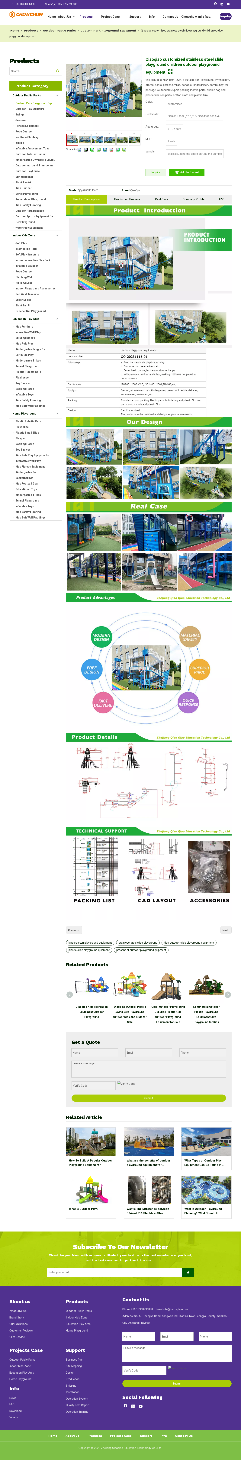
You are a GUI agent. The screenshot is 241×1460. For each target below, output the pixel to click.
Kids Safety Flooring (28, 205)
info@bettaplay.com (175, 1309)
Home (52, 1436)
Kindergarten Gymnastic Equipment (37, 159)
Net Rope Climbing (27, 137)
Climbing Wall (24, 277)
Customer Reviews (21, 1330)
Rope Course (23, 131)
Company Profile (193, 199)
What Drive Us (18, 1311)
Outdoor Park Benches (29, 210)
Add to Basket (189, 172)
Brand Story (16, 1317)
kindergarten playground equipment (90, 942)
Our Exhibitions (18, 1324)
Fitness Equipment (27, 125)
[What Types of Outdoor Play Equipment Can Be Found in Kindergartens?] (206, 1142)
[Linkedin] (222, 4)
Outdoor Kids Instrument (31, 154)
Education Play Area (25, 319)
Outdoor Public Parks (26, 95)
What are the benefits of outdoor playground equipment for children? (148, 1163)
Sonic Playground (26, 193)
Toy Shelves (23, 383)
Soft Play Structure (27, 254)
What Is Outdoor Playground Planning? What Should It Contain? (203, 1211)
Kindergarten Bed (26, 472)
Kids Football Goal (26, 483)
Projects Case (121, 1436)
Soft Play (21, 243)
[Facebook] (215, 4)
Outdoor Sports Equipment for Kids (37, 216)
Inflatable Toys (24, 394)
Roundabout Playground (30, 199)
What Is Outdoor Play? (83, 1209)
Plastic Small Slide (27, 432)
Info (164, 1436)
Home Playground (24, 413)
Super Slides (23, 299)
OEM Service (17, 1337)
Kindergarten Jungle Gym (31, 349)
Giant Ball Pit (23, 305)
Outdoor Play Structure (29, 108)
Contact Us (184, 1436)
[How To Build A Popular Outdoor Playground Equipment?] (91, 1142)
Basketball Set (24, 477)
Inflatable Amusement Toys (32, 148)
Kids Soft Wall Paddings (30, 405)
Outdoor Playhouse (27, 171)
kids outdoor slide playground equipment (189, 942)
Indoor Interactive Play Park (32, 260)
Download (15, 1411)
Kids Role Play (24, 343)
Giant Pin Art (23, 182)
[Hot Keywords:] (58, 71)
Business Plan (74, 1359)
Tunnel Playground (27, 366)
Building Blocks (25, 337)
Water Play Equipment (29, 227)
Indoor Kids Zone (23, 235)
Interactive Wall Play (28, 332)
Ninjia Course (23, 282)
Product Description (86, 199)
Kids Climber (23, 188)
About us (72, 1436)
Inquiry (225, 16)
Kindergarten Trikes (28, 360)
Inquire (155, 172)
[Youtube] (228, 4)
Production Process (127, 199)
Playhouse (22, 377)
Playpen (20, 438)
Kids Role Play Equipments (32, 455)
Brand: (126, 190)
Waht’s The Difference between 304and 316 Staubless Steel (148, 1211)
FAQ (221, 199)
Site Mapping (74, 1366)
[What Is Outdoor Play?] (91, 1190)
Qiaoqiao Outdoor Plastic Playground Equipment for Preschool (206, 1011)
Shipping (71, 1385)
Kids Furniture (24, 326)
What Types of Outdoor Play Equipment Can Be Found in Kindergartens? (203, 1163)
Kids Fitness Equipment (30, 466)
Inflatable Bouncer (26, 265)
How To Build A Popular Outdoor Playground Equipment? (90, 1163)
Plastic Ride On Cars (28, 371)
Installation (72, 1392)
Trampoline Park (26, 248)
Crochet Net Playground (30, 311)
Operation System (77, 1398)
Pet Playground (25, 222)
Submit (148, 1098)
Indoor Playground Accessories (35, 288)
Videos (13, 1417)
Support (146, 1436)
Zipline (19, 142)
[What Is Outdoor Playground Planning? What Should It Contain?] (206, 1190)
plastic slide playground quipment (89, 950)
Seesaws (21, 120)
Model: (73, 190)
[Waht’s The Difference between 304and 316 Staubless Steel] (149, 1190)
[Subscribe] (188, 1272)
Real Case (161, 199)
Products (95, 1436)
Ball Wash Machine (27, 294)
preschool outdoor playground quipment (141, 950)
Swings (19, 114)
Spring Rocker (24, 176)
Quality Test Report (77, 1405)
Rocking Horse (24, 388)
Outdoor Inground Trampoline (34, 165)
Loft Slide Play (24, 354)
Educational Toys (26, 489)
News (12, 1398)
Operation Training (77, 1411)
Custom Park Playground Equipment (38, 103)
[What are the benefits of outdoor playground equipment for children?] (149, 1142)
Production (72, 1379)
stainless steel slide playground (138, 942)
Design (70, 1372)
